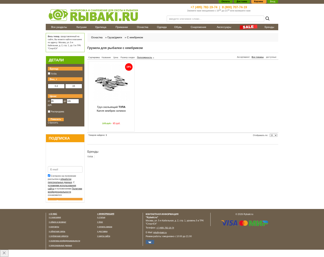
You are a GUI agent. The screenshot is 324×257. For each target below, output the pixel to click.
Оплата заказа (105, 226)
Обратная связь (57, 231)
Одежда (162, 27)
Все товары (258, 57)
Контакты (54, 226)
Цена (115, 57)
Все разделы (59, 27)
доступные (271, 57)
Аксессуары (224, 27)
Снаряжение (198, 27)
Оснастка (142, 27)
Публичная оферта (59, 236)
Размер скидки (128, 57)
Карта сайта (104, 236)
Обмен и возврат (58, 222)
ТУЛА (90, 157)
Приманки (122, 27)
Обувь (178, 27)
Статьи (102, 217)
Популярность (144, 57)
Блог (101, 222)
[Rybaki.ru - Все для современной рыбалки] (104, 15)
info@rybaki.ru (160, 232)
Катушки (81, 27)
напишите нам (242, 10)
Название (106, 57)
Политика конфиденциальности (65, 241)
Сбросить (53, 122)
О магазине (55, 217)
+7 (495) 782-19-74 (203, 7)
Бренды (269, 27)
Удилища (100, 27)
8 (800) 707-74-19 (234, 7)
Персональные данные (61, 245)
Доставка (103, 231)
